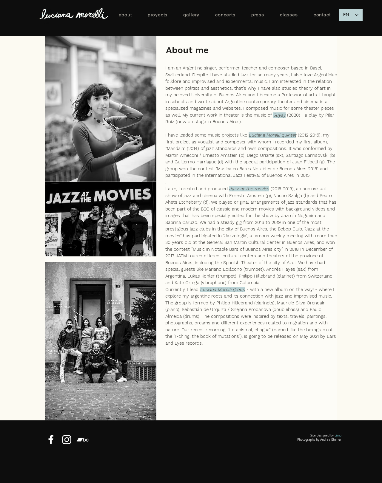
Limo (338, 435)
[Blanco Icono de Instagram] (67, 440)
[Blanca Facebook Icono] (51, 440)
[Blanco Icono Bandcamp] (82, 440)
